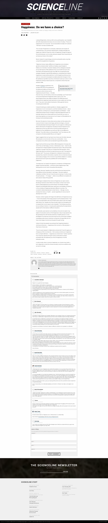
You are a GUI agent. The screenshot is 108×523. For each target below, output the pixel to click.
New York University (46, 521)
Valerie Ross (62, 89)
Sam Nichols (32, 501)
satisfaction (49, 254)
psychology (40, 254)
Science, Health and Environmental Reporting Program (17, 521)
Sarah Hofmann (33, 507)
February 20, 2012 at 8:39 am (37, 402)
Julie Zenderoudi (33, 496)
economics (43, 252)
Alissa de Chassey (33, 511)
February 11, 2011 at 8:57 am (37, 332)
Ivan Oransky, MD (66, 486)
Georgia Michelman (34, 503)
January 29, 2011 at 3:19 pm (37, 281)
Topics (27, 18)
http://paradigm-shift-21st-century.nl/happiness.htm (48, 416)
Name (32, 441)
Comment (33, 433)
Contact (80, 18)
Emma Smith (32, 512)
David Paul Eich (38, 352)
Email (32, 445)
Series (58, 18)
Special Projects (47, 18)
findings (43, 85)
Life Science (25, 24)
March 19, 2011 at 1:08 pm (37, 391)
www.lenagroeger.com (49, 266)
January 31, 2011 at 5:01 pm (37, 302)
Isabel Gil (31, 516)
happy (32, 254)
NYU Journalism (104, 521)
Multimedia (35, 18)
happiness (47, 252)
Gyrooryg (36, 421)
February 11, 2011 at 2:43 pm (37, 354)
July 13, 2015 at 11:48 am (36, 413)
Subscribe (72, 18)
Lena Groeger (25, 32)
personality (35, 254)
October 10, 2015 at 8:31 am (37, 422)
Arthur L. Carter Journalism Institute (35, 521)
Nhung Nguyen (33, 497)
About (64, 18)
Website (33, 449)
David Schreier (38, 365)
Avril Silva (31, 490)
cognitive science (33, 252)
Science (54, 7)
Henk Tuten (37, 411)
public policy (44, 254)
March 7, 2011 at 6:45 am (36, 367)
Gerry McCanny (38, 330)
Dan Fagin (64, 493)
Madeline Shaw (33, 486)
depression (38, 252)
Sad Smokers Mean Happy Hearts (66, 88)
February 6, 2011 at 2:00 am (37, 313)
